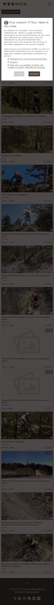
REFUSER (19, 74)
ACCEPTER (34, 74)
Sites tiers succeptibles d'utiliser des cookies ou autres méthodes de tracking (26, 66)
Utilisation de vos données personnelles (28, 59)
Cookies (13, 62)
